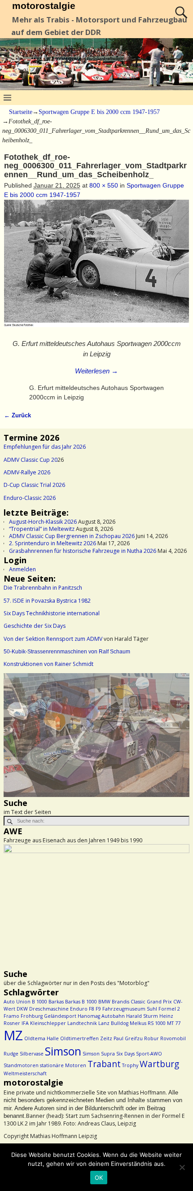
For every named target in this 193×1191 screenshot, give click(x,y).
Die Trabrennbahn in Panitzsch (43, 587)
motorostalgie (43, 5)
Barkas (56, 1001)
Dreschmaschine (49, 1009)
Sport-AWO (149, 1054)
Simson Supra (99, 1054)
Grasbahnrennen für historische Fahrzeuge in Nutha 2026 (82, 551)
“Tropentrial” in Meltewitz (42, 529)
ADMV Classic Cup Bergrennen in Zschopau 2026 (72, 536)
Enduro (79, 1009)
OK (99, 1177)
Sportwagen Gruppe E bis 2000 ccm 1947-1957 (99, 112)
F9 (98, 1009)
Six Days (125, 1054)
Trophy (130, 1065)
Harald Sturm (142, 1016)
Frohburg (32, 1016)
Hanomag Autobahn (101, 1016)
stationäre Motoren (63, 1065)
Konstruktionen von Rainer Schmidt (48, 664)
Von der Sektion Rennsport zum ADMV (53, 639)
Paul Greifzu (128, 1038)
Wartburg (159, 1064)
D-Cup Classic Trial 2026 (34, 485)
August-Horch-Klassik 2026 (43, 521)
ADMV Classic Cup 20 (30, 460)
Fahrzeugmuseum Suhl (129, 1009)
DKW (22, 1009)
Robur (151, 1038)
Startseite (20, 112)
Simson (63, 1051)
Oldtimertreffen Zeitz (86, 1038)
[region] (96, 735)
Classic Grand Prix (151, 1001)
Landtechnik (82, 1023)
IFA (25, 1023)
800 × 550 (103, 185)
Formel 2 (169, 1009)
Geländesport (60, 1016)
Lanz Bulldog (113, 1023)
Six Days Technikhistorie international (52, 613)
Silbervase (32, 1054)
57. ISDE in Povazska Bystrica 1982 (47, 600)
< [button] (15, 733)
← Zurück (17, 415)
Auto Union (17, 1001)
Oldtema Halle (41, 1038)
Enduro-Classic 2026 (30, 498)
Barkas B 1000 (81, 1001)
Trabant (104, 1064)
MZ (13, 1035)
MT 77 (173, 1023)
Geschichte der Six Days (35, 626)
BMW (104, 1001)
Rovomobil (173, 1038)
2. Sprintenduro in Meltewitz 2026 (52, 543)
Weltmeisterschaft (25, 1073)
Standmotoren (21, 1065)
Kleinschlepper (48, 1023)
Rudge (11, 1054)
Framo (11, 1016)
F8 (91, 1009)
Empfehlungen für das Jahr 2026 (45, 447)
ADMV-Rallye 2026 (27, 472)
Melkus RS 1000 (148, 1023)
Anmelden (22, 569)
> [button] (178, 733)
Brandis (120, 1001)
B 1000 (39, 1001)
